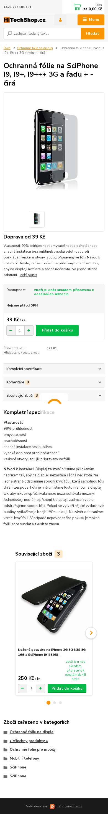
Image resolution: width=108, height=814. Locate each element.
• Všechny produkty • (29, 740)
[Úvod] (25, 20)
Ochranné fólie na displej (35, 48)
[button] (48, 703)
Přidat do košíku (57, 330)
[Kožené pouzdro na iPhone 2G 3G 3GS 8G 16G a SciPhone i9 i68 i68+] (54, 604)
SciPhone (18, 767)
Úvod (7, 48)
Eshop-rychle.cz (69, 806)
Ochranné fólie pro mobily (33, 749)
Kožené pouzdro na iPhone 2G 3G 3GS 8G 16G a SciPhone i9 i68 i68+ (52, 652)
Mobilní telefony (24, 758)
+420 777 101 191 (18, 7)
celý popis (28, 275)
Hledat (92, 33)
